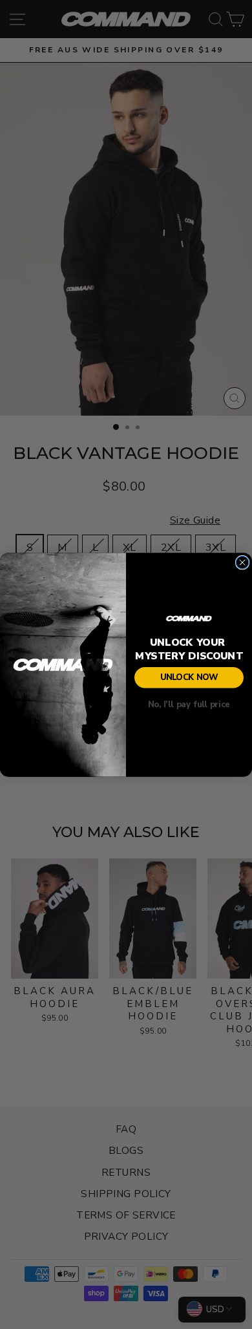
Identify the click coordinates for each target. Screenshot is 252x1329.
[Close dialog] (242, 562)
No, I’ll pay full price (189, 704)
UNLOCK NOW (189, 677)
